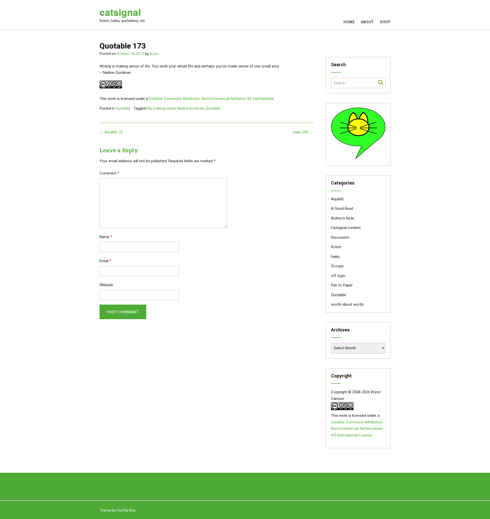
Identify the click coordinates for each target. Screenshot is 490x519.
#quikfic (337, 199)
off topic (338, 275)
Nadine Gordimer (190, 108)
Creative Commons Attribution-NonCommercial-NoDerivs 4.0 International (211, 98)
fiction (336, 247)
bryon (154, 54)
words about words (347, 304)
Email (105, 261)
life (149, 108)
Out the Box (126, 510)
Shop (385, 22)
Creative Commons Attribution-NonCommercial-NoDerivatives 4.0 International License (357, 429)
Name (106, 237)
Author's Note (342, 218)
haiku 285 (303, 132)
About (367, 22)
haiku (335, 256)
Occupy (337, 266)
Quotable (122, 108)
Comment (109, 173)
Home (349, 22)
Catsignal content (346, 227)
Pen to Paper (342, 285)
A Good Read (342, 208)
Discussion (340, 237)
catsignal (120, 12)
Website (106, 285)
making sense (164, 108)
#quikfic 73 (111, 132)
